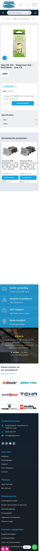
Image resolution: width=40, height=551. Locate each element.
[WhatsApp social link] (13, 443)
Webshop (5, 456)
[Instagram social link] (6, 443)
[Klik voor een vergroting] (4, 58)
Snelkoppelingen (8, 538)
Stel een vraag (7, 521)
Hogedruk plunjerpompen (21, 19)
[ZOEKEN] (29, 13)
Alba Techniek (6, 484)
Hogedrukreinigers (8, 534)
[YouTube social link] (10, 443)
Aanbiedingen (6, 460)
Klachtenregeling (8, 509)
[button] (10, 178)
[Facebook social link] (2, 443)
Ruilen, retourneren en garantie (14, 505)
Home (8, 19)
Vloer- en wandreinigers (10, 542)
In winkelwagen (23, 103)
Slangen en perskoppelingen (12, 546)
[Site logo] (9, 5)
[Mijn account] (35, 13)
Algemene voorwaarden (10, 517)
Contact (4, 472)
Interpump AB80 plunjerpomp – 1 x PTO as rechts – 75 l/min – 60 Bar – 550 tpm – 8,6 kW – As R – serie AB (10, 165)
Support (4, 464)
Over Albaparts (7, 468)
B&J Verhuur (6, 488)
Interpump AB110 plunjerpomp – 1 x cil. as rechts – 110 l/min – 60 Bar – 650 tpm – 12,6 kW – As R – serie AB (28, 165)
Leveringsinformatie (9, 501)
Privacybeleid (6, 513)
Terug (3, 19)
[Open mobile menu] (3, 13)
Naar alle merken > (8, 374)
